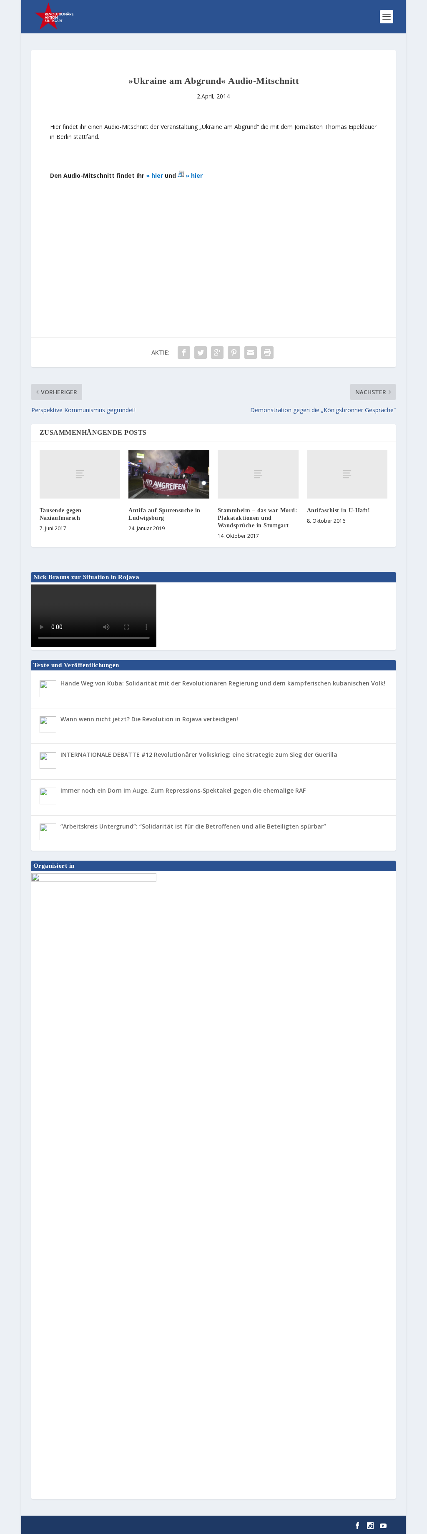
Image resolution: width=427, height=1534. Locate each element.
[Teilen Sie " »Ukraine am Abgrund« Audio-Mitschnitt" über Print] (267, 352)
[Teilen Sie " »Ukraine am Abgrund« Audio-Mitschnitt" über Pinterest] (234, 352)
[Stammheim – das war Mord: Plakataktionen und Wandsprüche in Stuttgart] (258, 474)
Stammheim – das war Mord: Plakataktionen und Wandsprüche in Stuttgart (258, 518)
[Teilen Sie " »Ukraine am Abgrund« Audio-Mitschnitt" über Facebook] (184, 352)
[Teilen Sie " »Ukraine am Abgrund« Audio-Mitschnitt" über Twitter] (200, 352)
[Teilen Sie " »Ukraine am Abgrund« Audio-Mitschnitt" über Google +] (217, 352)
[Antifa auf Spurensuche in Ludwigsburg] (168, 474)
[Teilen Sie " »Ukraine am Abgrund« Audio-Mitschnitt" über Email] (250, 352)
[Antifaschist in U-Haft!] (347, 474)
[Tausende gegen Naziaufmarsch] (80, 474)
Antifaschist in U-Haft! (338, 510)
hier (158, 175)
